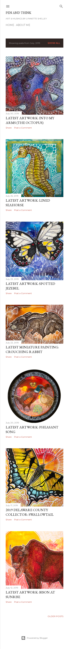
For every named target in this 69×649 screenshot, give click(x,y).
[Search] (61, 5)
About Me (23, 25)
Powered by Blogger (37, 638)
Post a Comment (23, 127)
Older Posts (55, 616)
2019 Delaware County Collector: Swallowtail (30, 512)
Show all (54, 43)
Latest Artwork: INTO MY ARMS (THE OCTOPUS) (30, 120)
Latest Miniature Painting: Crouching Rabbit (32, 349)
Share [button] (9, 127)
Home (10, 25)
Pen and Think (18, 13)
